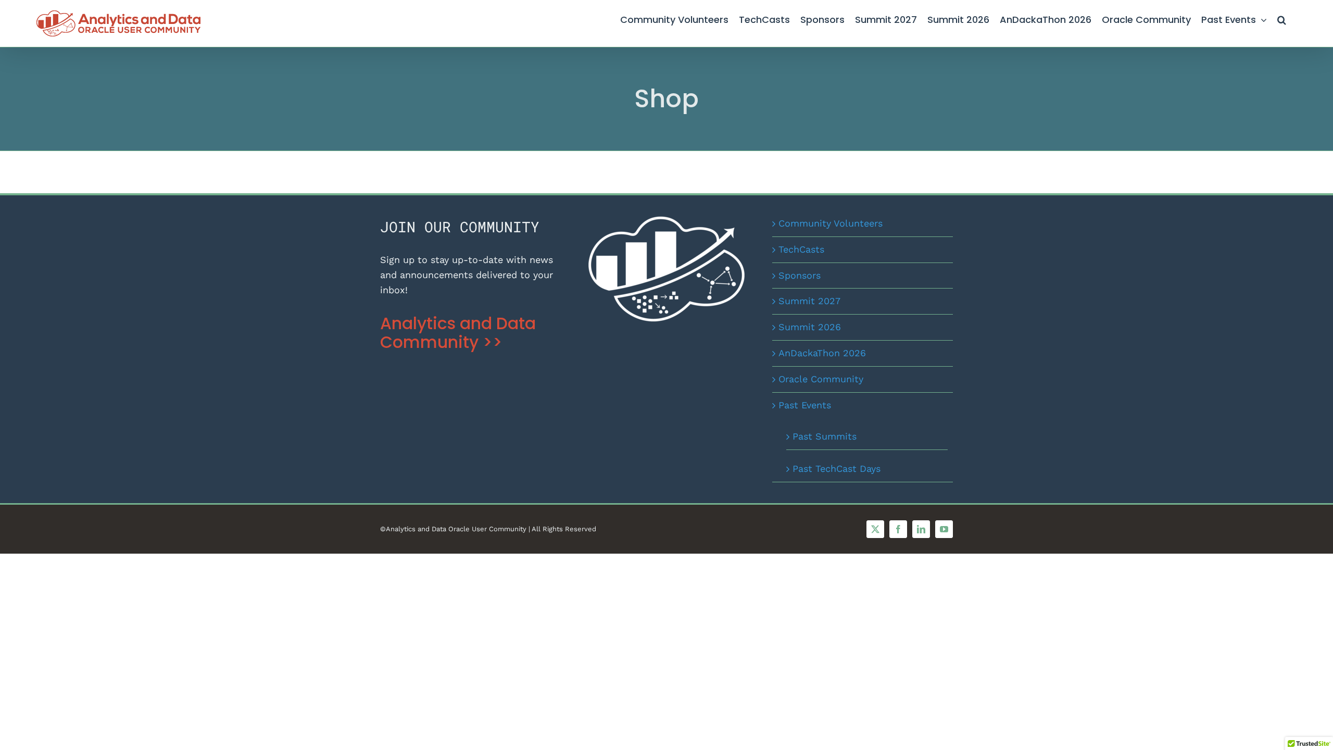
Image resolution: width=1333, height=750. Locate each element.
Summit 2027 (809, 300)
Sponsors (799, 275)
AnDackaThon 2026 (822, 352)
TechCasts (801, 249)
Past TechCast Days (837, 468)
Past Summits (825, 436)
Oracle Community (820, 378)
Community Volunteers (830, 223)
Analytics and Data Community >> (458, 333)
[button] (1281, 18)
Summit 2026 (809, 326)
